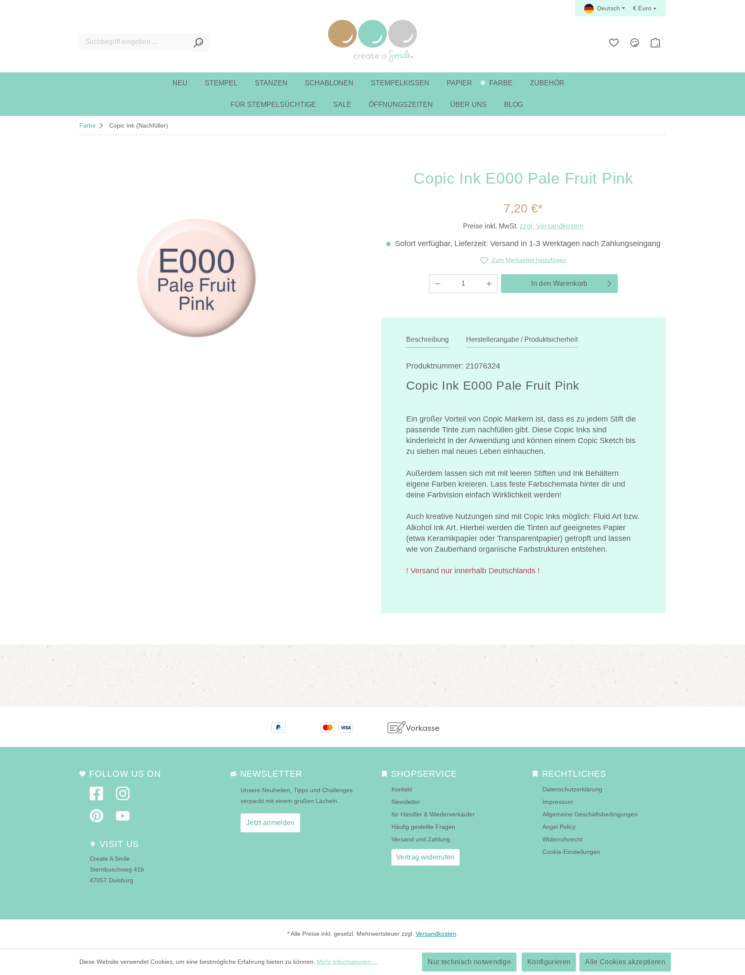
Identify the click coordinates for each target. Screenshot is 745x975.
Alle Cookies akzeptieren (625, 962)
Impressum (557, 801)
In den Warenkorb (559, 283)
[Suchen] (198, 43)
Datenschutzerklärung (572, 789)
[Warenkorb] (655, 43)
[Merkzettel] (614, 43)
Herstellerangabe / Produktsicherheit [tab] (522, 339)
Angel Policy (559, 826)
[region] (196, 277)
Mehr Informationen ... (347, 961)
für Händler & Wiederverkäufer (433, 814)
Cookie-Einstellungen (571, 851)
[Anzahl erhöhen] (489, 283)
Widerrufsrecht (562, 839)
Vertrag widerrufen (425, 857)
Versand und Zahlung (420, 839)
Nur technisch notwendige (469, 962)
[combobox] (134, 42)
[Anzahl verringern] (437, 283)
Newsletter (405, 801)
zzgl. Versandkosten (552, 226)
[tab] (427, 340)
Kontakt (401, 789)
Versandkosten (436, 933)
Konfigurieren (548, 962)
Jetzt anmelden (270, 822)
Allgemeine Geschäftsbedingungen (590, 814)
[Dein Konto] (634, 43)
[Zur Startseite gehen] (372, 41)
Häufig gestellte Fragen (423, 826)
